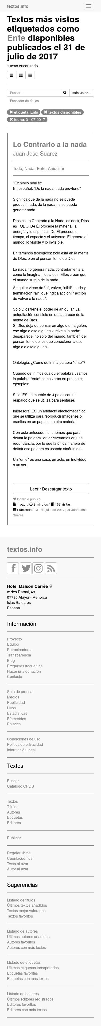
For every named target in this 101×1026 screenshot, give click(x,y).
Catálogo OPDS (20, 786)
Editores (14, 822)
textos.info (24, 549)
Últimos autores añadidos (28, 936)
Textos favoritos (20, 916)
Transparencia (19, 655)
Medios (13, 697)
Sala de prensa (19, 691)
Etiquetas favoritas (22, 973)
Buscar (13, 780)
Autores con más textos (26, 947)
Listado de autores (22, 931)
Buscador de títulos (24, 100)
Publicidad (16, 702)
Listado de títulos (21, 900)
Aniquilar (56, 168)
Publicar (14, 837)
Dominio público (28, 499)
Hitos (11, 707)
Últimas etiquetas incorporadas (33, 967)
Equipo (13, 644)
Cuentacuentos (19, 858)
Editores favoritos (21, 1004)
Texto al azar (17, 863)
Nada (29, 168)
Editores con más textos (27, 1009)
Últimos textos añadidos (27, 905)
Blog (11, 660)
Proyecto (14, 639)
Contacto (14, 676)
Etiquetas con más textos (28, 978)
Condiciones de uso (23, 739)
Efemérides (16, 718)
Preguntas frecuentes (25, 666)
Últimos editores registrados (30, 999)
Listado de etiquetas (24, 962)
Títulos (12, 806)
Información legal (21, 749)
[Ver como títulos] (21, 75)
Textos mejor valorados (26, 910)
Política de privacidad (25, 744)
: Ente (26, 112)
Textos (12, 801)
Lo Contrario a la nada (50, 144)
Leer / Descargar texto (51, 489)
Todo (17, 168)
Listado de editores (23, 993)
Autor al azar (17, 869)
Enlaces (14, 724)
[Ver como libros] (11, 75)
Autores (13, 812)
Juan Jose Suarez (35, 153)
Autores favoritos (21, 942)
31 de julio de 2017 (50, 509)
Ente (16, 37)
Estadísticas (17, 713)
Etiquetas (15, 817)
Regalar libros (19, 853)
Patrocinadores (19, 649)
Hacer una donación (24, 671)
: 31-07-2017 (29, 119)
